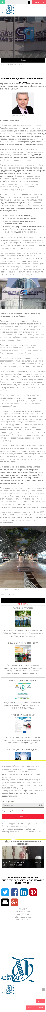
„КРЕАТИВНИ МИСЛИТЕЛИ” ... (23, 643)
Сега (12, 594)
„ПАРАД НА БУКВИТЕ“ (23, 608)
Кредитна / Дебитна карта (12, 811)
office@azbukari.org (23, 917)
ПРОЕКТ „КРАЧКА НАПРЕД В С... (23, 749)
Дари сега (23, 816)
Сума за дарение (8, 802)
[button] (39, 2)
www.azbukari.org (23, 919)
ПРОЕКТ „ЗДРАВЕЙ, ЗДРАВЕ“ (23, 680)
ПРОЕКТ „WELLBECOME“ (23, 715)
